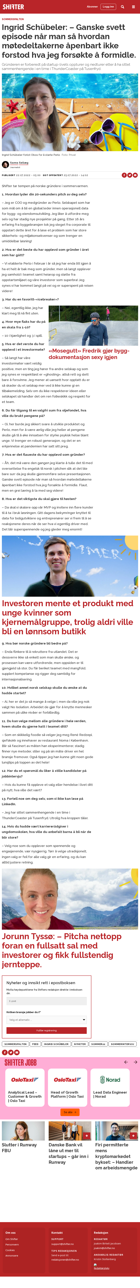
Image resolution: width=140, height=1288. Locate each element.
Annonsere (11, 1255)
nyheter (80, 1044)
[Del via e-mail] (135, 175)
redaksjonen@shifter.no (65, 1259)
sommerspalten (15, 1044)
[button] (125, 1062)
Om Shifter (11, 1239)
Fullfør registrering (47, 1030)
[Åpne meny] (133, 7)
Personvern (12, 1244)
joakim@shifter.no (104, 1248)
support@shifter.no (62, 1244)
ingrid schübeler (56, 1044)
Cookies (10, 1250)
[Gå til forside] (22, 6)
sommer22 (98, 1044)
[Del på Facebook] (124, 175)
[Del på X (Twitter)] (129, 175)
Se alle (68, 1112)
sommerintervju (122, 1044)
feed (35, 1044)
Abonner (92, 6)
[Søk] (122, 7)
